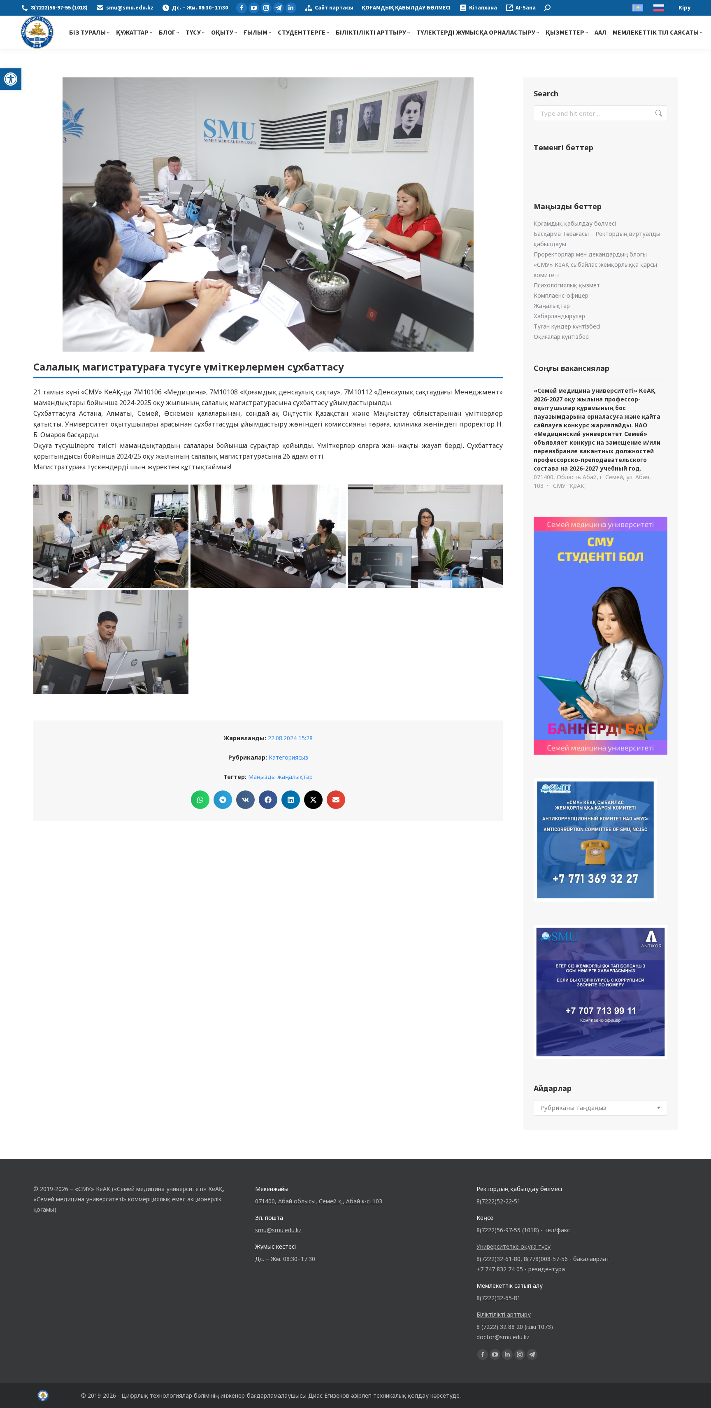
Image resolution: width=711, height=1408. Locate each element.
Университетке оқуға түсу (513, 1246)
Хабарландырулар (559, 316)
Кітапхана (483, 8)
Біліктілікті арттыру (503, 1314)
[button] (10, 79)
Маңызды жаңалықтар (280, 777)
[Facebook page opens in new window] (241, 7)
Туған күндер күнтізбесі (567, 326)
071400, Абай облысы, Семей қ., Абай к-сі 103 (318, 1201)
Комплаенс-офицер (561, 295)
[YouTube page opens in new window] (254, 7)
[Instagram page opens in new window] (266, 7)
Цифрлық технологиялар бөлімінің (170, 1395)
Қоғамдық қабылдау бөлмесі (575, 223)
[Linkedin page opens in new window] (291, 7)
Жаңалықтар (552, 306)
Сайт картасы (334, 8)
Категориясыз (288, 757)
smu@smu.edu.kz (129, 8)
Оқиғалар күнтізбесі (562, 336)
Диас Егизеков (328, 1395)
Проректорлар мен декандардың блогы (590, 254)
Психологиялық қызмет (567, 285)
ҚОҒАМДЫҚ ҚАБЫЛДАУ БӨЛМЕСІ (406, 8)
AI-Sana (526, 8)
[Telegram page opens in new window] (278, 7)
